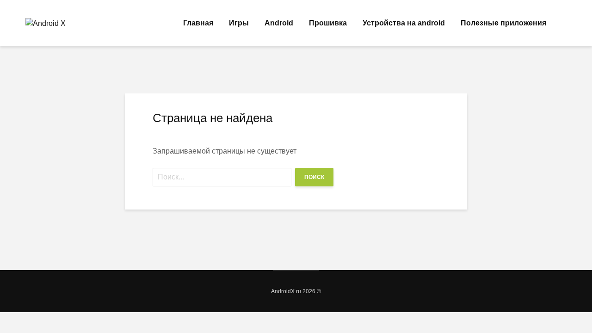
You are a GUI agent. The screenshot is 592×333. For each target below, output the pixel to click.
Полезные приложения (503, 23)
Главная (198, 23)
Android (279, 23)
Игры (239, 23)
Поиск (314, 177)
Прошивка (328, 23)
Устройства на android (404, 23)
